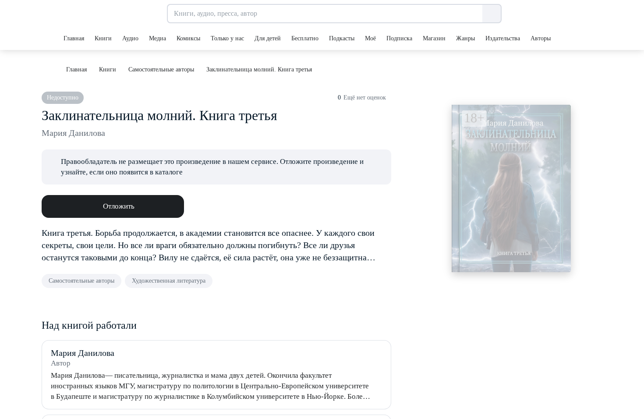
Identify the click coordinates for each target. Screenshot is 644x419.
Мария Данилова (73, 133)
